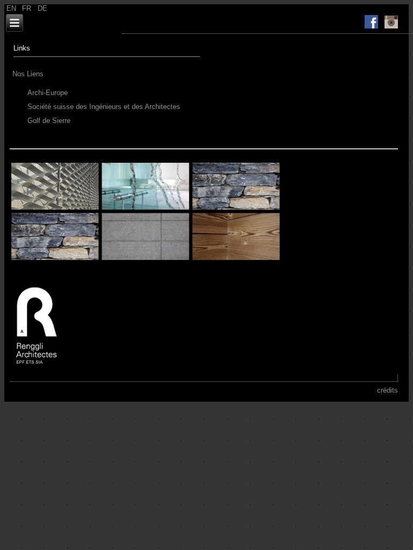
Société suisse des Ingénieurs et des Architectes (103, 107)
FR (27, 8)
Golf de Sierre (48, 121)
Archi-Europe (47, 93)
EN (12, 8)
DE (42, 8)
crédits (387, 390)
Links (21, 48)
